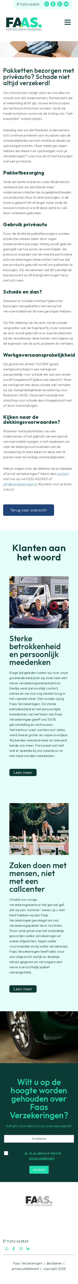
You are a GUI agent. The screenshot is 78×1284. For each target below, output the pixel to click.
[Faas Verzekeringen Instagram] (59, 3)
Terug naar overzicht (28, 510)
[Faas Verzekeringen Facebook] (53, 3)
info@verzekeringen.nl (20, 484)
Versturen (39, 1169)
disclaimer (54, 1263)
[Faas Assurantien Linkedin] (28, 1248)
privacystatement (41, 1158)
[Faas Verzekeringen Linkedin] (66, 3)
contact (63, 474)
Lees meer (23, 772)
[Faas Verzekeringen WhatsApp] (46, 3)
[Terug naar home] (24, 22)
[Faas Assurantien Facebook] (13, 1248)
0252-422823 (30, 4)
